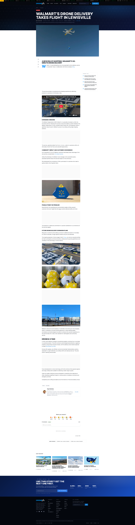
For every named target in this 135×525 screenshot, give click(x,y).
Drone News (58, 501)
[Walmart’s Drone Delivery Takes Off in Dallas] (43, 460)
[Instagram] (44, 511)
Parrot (49, 506)
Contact (65, 503)
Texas (65, 237)
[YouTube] (41, 511)
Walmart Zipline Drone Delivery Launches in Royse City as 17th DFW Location (73, 466)
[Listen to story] (38, 64)
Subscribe (95, 3)
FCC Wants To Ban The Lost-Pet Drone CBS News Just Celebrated (90, 79)
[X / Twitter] (37, 511)
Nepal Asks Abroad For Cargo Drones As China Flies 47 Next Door (91, 82)
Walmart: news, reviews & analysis (63, 441)
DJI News (56, 3)
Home (48, 3)
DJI (48, 501)
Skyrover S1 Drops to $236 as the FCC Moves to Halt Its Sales (90, 76)
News (51, 3)
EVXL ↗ (65, 508)
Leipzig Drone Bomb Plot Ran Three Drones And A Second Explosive (91, 89)
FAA (61, 3)
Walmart (41, 7)
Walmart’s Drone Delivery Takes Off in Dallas (41, 466)
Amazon (49, 508)
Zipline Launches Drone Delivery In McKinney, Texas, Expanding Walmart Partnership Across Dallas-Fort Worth (59, 467)
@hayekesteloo (54, 395)
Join (86, 504)
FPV (57, 513)
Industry (75, 3)
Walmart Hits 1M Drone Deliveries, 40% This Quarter (90, 466)
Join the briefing (62, 490)
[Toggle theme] (90, 3)
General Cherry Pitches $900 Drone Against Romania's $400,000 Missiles (91, 85)
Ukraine (57, 511)
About (65, 501)
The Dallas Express (59, 154)
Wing (73, 66)
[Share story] (38, 62)
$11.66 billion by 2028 (50, 346)
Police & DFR (58, 510)
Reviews (69, 3)
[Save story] (38, 59)
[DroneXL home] (40, 3)
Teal (48, 510)
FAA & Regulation (59, 508)
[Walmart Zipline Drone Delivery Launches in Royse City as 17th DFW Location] (75, 460)
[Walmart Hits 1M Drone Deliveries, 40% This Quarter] (91, 460)
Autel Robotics (50, 503)
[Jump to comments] (38, 67)
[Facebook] (39, 511)
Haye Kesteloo (50, 388)
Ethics (65, 506)
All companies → (50, 511)
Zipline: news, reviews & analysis (77, 441)
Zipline (47, 385)
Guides (64, 3)
